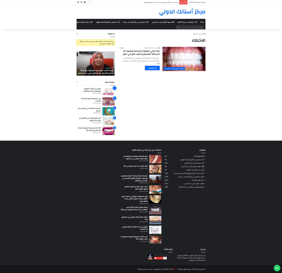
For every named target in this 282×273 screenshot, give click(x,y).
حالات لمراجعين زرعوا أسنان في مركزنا (136, 22)
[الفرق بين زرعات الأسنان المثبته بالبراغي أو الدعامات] (155, 230)
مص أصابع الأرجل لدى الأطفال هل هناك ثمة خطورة (90, 119)
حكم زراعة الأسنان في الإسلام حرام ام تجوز (89, 109)
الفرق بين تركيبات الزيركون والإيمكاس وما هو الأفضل (92, 90)
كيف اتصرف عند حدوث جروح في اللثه (135, 166)
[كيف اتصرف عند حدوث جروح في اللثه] (155, 169)
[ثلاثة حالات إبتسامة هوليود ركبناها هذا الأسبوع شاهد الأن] (108, 131)
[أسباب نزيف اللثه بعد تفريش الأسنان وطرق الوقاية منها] (155, 189)
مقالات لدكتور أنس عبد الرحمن (194, 183)
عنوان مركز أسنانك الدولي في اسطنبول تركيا (134, 218)
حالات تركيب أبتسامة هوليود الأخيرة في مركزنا (78, 22)
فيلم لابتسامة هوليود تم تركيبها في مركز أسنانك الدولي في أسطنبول (135, 157)
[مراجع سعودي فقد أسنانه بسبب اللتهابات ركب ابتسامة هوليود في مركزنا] (155, 210)
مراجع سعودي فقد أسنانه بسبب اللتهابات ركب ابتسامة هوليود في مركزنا (134, 208)
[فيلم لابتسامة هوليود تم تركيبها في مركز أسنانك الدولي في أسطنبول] (155, 159)
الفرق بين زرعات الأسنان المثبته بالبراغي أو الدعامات (135, 228)
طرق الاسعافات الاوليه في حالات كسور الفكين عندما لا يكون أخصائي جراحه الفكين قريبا (135, 199)
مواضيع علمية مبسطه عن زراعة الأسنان (191, 187)
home (202, 22)
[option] (96, 63)
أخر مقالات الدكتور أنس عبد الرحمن (48, 22)
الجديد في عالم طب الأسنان (195, 170)
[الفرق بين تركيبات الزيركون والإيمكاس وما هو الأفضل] (108, 92)
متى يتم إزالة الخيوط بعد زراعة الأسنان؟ (91, 99)
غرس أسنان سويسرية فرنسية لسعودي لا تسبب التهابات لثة (134, 238)
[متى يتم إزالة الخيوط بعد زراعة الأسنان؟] (108, 101)
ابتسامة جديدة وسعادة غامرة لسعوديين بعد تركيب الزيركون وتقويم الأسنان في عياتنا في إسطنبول (134, 178)
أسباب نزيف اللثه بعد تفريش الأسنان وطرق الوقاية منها (136, 188)
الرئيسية (201, 34)
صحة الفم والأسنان (28, 22)
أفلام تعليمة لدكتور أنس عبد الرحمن (192, 166)
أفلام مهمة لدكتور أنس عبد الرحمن (163, 22)
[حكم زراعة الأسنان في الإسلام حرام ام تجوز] (108, 111)
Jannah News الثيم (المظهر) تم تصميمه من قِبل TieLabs (155, 269)
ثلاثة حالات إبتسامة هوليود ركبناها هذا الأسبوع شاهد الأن (89, 129)
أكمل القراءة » (152, 68)
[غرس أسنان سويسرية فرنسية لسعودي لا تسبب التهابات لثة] (155, 239)
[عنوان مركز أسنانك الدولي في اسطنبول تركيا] (155, 220)
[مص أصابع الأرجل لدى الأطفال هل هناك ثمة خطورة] (108, 121)
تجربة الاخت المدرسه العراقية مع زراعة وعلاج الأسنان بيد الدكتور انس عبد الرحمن (95, 72)
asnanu (156, 48)
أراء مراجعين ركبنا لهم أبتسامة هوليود (108, 22)
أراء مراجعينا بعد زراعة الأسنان (187, 22)
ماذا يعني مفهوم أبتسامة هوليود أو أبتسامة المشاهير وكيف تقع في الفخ (141, 52)
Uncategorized (199, 156)
